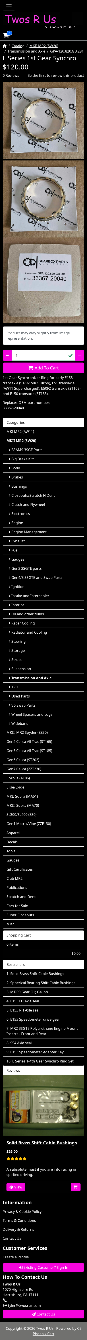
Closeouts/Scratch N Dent (33, 495)
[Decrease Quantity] (7, 355)
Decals (12, 841)
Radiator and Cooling (29, 632)
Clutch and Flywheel (28, 504)
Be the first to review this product (55, 75)
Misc (10, 924)
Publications (16, 887)
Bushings (19, 486)
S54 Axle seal (21, 1042)
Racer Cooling (23, 623)
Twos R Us (45, 1328)
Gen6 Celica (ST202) (22, 759)
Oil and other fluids (27, 614)
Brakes (17, 477)
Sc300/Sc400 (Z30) (21, 814)
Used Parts (20, 696)
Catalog (18, 45)
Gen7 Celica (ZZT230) (23, 768)
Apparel (13, 832)
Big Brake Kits (23, 458)
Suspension (21, 668)
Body (15, 468)
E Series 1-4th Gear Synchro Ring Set (43, 1061)
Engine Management (29, 531)
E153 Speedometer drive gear (35, 1019)
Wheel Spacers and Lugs (31, 714)
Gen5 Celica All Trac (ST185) (29, 750)
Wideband (20, 723)
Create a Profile (16, 1257)
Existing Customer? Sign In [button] (45, 1267)
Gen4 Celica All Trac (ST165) (29, 741)
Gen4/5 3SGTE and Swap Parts (36, 577)
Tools (10, 851)
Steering (18, 641)
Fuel (14, 550)
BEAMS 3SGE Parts (27, 449)
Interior (17, 604)
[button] (6, 35)
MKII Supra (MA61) (22, 796)
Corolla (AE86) (18, 778)
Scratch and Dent (21, 896)
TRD (14, 687)
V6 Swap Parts (23, 705)
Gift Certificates (19, 869)
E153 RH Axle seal (24, 1010)
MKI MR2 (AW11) (20, 431)
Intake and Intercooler (30, 595)
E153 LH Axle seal (24, 1001)
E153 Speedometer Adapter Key (37, 1052)
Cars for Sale (17, 905)
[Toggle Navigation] (9, 6)
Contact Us (12, 1238)
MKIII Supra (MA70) (22, 805)
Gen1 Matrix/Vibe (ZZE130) (28, 823)
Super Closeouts (20, 914)
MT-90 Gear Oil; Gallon (29, 991)
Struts (16, 659)
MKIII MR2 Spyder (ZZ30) (27, 732)
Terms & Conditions (19, 1220)
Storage (18, 650)
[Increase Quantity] (79, 355)
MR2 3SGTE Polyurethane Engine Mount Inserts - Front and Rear (42, 1031)
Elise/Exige (15, 787)
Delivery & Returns (18, 1229)
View (17, 1187)
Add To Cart (46, 368)
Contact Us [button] (45, 1314)
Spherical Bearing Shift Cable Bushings (42, 982)
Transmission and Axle (26, 51)
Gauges (17, 559)
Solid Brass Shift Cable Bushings (37, 973)
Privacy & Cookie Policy (22, 1211)
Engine (17, 522)
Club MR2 (14, 878)
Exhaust (18, 541)
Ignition (18, 586)
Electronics (20, 513)
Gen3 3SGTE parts (26, 568)
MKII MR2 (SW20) (43, 45)
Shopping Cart (18, 935)
